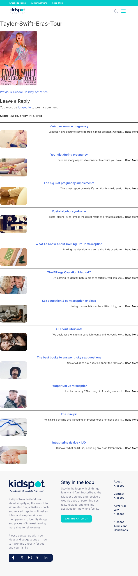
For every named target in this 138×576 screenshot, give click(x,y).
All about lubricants (69, 329)
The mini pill (69, 414)
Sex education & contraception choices (69, 300)
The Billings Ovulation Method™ (69, 272)
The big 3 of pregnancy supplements (69, 183)
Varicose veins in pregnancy (69, 126)
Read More (131, 131)
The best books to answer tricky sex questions (69, 357)
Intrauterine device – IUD (69, 442)
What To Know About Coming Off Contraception (69, 244)
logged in (24, 107)
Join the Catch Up (76, 518)
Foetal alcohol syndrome (69, 211)
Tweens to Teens (17, 2)
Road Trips (57, 2)
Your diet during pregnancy (69, 154)
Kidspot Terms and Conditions (121, 526)
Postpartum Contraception (69, 386)
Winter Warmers (39, 2)
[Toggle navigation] (123, 11)
